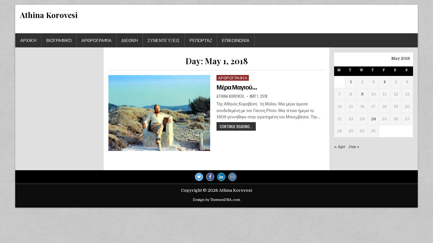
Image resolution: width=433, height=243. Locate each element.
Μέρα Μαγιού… (237, 87)
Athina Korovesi (49, 15)
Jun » (353, 146)
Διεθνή (129, 40)
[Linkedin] (221, 177)
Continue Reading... (238, 127)
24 (373, 118)
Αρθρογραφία (96, 40)
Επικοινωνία (235, 40)
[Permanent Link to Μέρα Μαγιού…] (159, 113)
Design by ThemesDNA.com (216, 200)
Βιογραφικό (59, 40)
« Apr (340, 146)
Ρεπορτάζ (201, 40)
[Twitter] (199, 177)
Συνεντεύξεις (164, 40)
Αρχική (28, 40)
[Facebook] (210, 177)
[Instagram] (232, 177)
